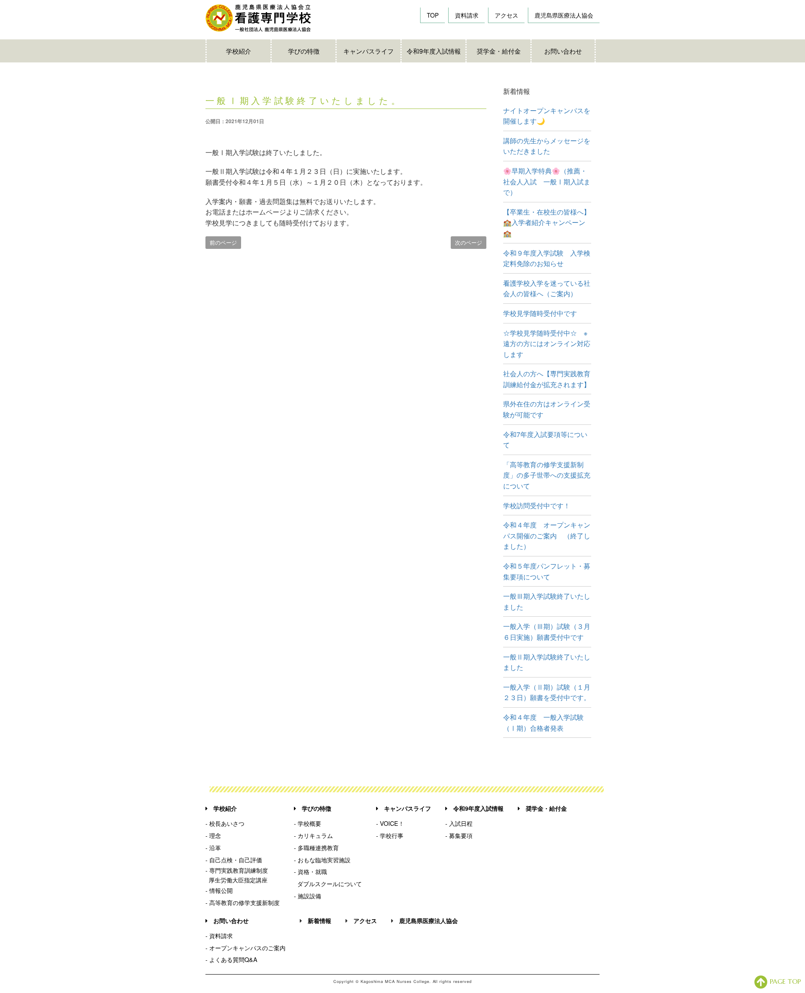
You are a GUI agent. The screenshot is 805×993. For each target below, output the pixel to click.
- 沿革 (213, 847)
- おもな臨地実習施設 (322, 859)
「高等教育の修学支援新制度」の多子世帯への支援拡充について (546, 475)
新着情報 (319, 920)
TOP (433, 15)
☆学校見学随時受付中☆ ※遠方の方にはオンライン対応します (546, 343)
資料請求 (466, 15)
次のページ (468, 242)
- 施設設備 (307, 895)
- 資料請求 (219, 935)
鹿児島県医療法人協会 (564, 15)
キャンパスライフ (368, 50)
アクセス (506, 15)
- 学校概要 (307, 823)
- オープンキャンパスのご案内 (245, 947)
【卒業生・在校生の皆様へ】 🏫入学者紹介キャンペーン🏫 (550, 222)
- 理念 (213, 835)
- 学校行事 (389, 835)
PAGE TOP (785, 981)
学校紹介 (238, 50)
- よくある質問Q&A (231, 959)
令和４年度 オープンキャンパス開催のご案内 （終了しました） (546, 535)
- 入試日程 (459, 823)
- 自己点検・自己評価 (233, 859)
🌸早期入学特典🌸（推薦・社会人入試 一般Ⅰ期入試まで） (546, 181)
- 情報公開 (219, 890)
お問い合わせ (563, 50)
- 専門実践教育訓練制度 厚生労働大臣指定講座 (236, 875)
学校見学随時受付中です (540, 313)
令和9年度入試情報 (434, 50)
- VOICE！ (390, 823)
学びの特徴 (303, 50)
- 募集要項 (459, 835)
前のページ (223, 242)
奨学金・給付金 (499, 50)
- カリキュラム (313, 835)
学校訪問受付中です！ (536, 505)
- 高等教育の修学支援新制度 (242, 902)
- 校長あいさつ (224, 823)
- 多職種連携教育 (316, 847)
